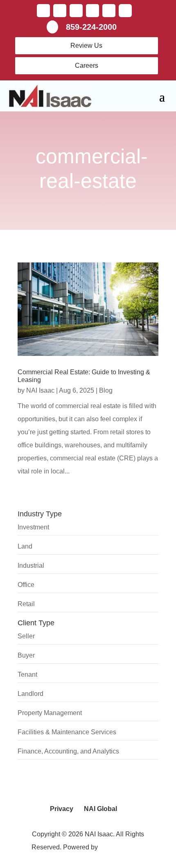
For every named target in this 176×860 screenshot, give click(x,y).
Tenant (27, 674)
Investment (33, 527)
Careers (86, 65)
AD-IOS (121, 847)
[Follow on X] (59, 10)
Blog (106, 390)
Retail (26, 603)
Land (25, 546)
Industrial (31, 565)
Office (26, 584)
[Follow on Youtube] (92, 10)
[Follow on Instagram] (125, 10)
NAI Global (100, 808)
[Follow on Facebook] (43, 10)
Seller (26, 636)
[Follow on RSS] (108, 10)
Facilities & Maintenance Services (67, 732)
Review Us (86, 45)
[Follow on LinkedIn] (76, 10)
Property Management (50, 712)
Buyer (26, 655)
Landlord (30, 693)
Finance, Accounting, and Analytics (68, 751)
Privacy (61, 808)
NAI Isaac (40, 390)
